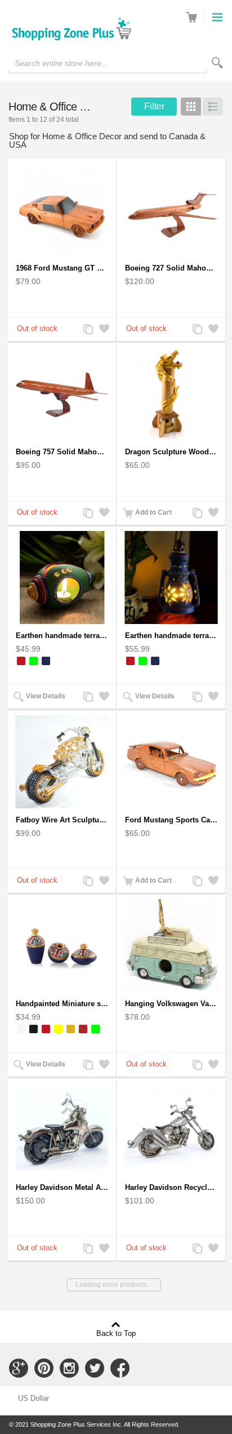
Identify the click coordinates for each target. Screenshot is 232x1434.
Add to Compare (87, 330)
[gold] (70, 1029)
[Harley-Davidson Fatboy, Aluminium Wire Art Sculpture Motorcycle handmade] (61, 761)
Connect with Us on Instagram (69, 1368)
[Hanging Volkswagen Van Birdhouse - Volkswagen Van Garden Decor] (171, 945)
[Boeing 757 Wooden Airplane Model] (61, 393)
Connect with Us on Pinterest (43, 1368)
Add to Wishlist (103, 330)
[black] (33, 1029)
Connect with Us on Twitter (94, 1368)
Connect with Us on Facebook (120, 1368)
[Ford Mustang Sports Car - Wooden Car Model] (171, 761)
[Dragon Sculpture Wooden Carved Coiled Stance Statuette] (171, 393)
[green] (33, 661)
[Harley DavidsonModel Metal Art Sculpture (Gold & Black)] (61, 1129)
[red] (21, 661)
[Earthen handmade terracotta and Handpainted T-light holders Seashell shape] (61, 577)
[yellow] (58, 1029)
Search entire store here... (61, 63)
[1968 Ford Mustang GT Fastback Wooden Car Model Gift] (61, 209)
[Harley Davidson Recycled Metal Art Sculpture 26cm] (171, 1129)
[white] (21, 1029)
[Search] (217, 63)
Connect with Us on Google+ (18, 1368)
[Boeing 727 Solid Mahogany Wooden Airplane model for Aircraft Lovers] (171, 209)
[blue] (46, 661)
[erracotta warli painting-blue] (61, 945)
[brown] (83, 1029)
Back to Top (116, 1333)
